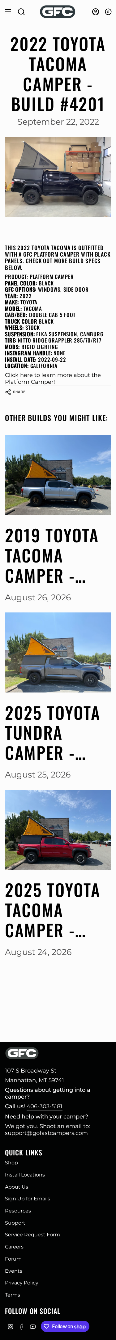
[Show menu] (8, 12)
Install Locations (25, 1175)
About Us (16, 1187)
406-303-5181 (44, 1106)
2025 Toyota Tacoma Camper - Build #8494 (53, 910)
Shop (11, 1163)
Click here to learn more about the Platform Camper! (53, 378)
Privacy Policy (21, 1283)
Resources (18, 1211)
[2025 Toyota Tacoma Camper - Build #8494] (58, 830)
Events (13, 1271)
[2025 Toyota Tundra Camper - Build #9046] (58, 652)
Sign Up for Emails (27, 1199)
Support (15, 1223)
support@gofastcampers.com (46, 1133)
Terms (12, 1295)
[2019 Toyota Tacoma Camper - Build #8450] (58, 475)
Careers (14, 1247)
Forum (13, 1259)
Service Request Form (32, 1235)
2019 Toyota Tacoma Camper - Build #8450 (53, 555)
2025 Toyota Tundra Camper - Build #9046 (53, 732)
